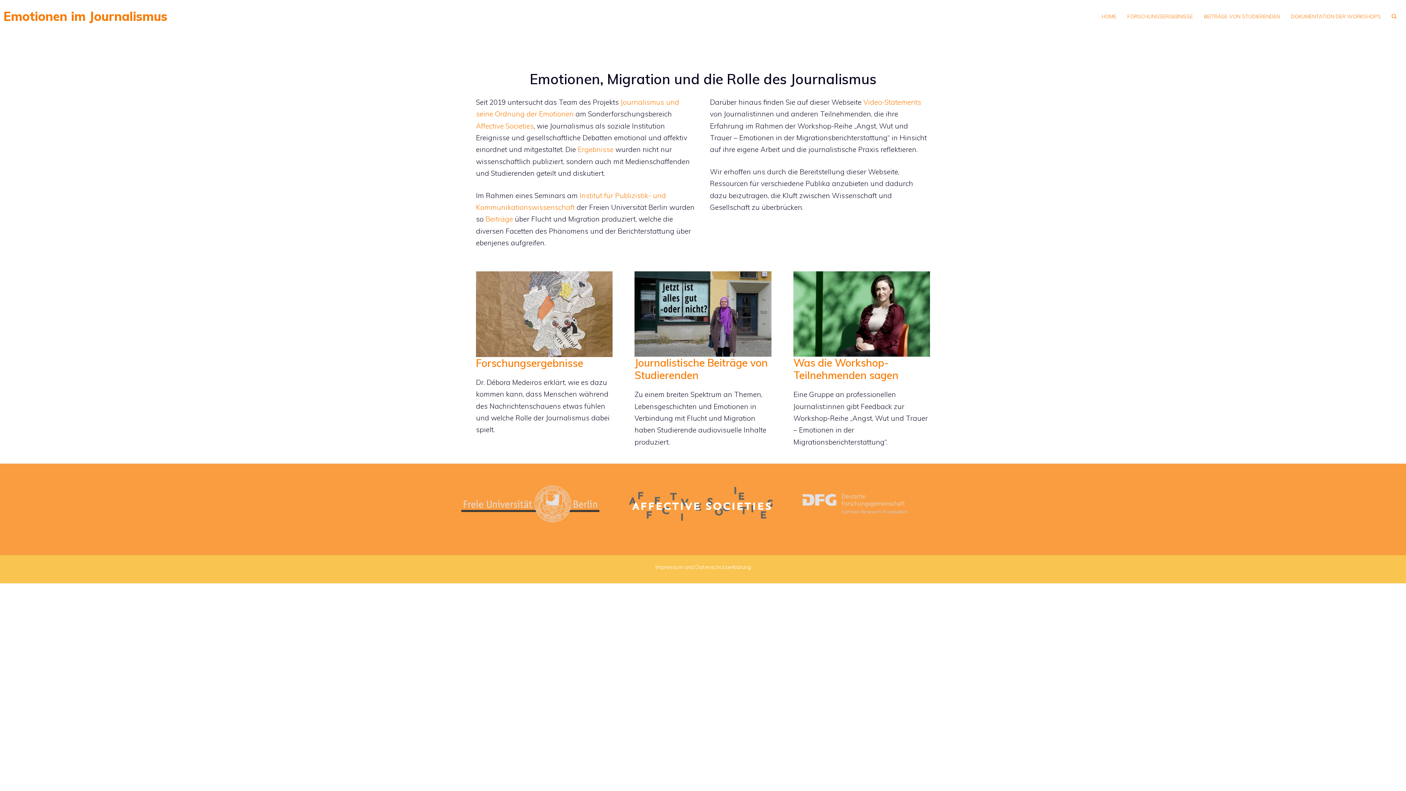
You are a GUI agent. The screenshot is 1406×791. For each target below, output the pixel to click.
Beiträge (499, 219)
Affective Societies (505, 126)
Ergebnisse (596, 149)
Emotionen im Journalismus (85, 16)
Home (1109, 16)
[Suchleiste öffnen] (1394, 16)
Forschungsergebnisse (1160, 16)
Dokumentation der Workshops (1336, 16)
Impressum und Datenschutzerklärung (703, 567)
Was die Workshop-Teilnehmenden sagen (846, 369)
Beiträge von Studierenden (1242, 16)
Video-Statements (892, 102)
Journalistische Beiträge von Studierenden (701, 369)
